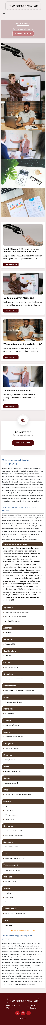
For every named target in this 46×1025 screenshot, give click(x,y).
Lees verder (9, 264)
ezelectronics (9, 819)
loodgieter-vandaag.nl (12, 748)
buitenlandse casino (11, 667)
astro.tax (8, 656)
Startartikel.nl (9, 713)
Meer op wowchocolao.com (14, 679)
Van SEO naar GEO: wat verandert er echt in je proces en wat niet (21, 250)
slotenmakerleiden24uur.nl (14, 737)
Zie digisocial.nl (10, 760)
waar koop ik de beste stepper (15, 913)
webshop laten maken (12, 621)
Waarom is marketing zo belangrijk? (22, 344)
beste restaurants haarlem (14, 835)
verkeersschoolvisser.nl (12, 870)
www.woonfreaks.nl (11, 783)
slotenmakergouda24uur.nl (14, 702)
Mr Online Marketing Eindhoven (15, 616)
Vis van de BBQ (10, 644)
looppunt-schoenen (11, 847)
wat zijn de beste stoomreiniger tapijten (18, 794)
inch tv (7, 806)
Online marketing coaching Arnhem (17, 612)
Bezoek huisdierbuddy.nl (13, 771)
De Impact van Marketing (17, 390)
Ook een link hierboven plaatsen (23, 930)
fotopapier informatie (12, 725)
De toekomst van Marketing (18, 297)
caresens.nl (9, 925)
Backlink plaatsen (23, 33)
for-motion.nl (9, 810)
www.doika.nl (9, 897)
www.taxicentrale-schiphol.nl (14, 858)
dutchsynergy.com (11, 815)
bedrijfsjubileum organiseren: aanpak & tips (19, 690)
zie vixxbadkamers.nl (12, 902)
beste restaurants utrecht (13, 831)
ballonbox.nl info (10, 881)
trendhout (8, 893)
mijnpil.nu (8, 632)
